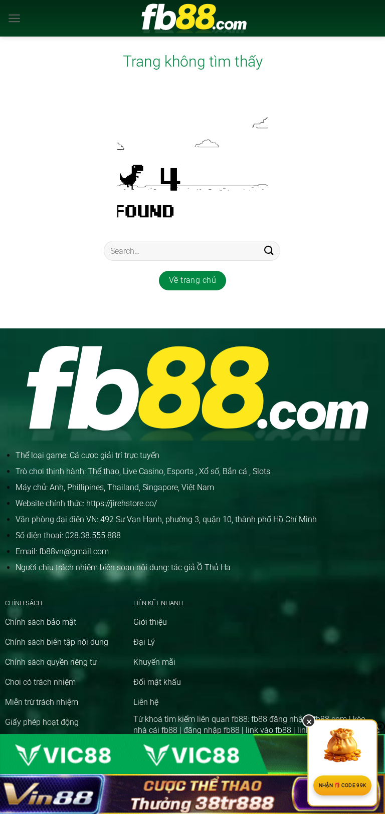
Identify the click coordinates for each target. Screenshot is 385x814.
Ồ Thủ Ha (214, 567)
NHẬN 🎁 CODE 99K (342, 785)
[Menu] (14, 18)
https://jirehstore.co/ (121, 503)
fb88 (240, 719)
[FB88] (193, 18)
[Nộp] (269, 250)
